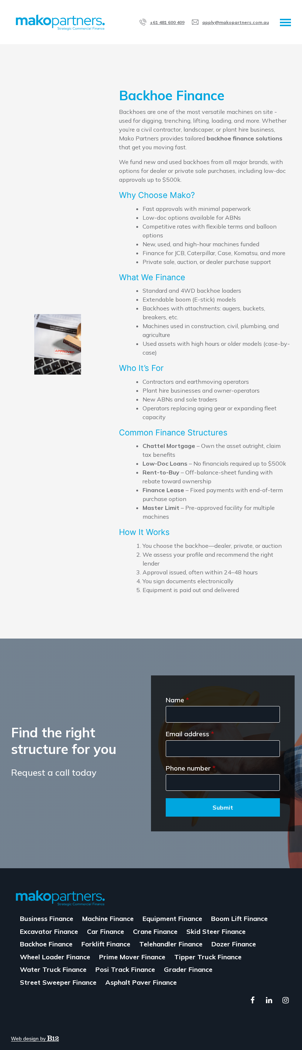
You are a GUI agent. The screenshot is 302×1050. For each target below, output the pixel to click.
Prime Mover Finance (132, 957)
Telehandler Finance (171, 944)
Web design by (29, 1039)
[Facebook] (252, 1000)
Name (177, 700)
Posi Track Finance (125, 969)
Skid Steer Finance (216, 931)
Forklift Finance (105, 944)
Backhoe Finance (46, 944)
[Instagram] (285, 1000)
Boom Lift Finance (239, 918)
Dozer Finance (233, 944)
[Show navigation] (285, 22)
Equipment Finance (172, 918)
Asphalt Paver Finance (141, 982)
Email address (190, 734)
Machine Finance (108, 918)
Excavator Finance (49, 931)
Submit (223, 807)
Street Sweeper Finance (58, 982)
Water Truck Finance (53, 969)
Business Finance (46, 918)
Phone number (190, 768)
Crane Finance (155, 931)
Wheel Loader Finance (55, 957)
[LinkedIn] (268, 1000)
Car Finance (105, 931)
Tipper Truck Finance (208, 957)
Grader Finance (188, 969)
